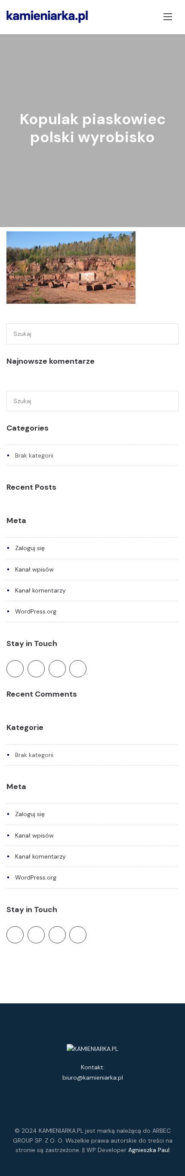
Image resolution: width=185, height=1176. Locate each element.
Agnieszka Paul (149, 1150)
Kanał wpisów (34, 569)
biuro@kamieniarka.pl (92, 1077)
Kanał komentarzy (40, 590)
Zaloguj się (30, 548)
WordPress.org (35, 611)
